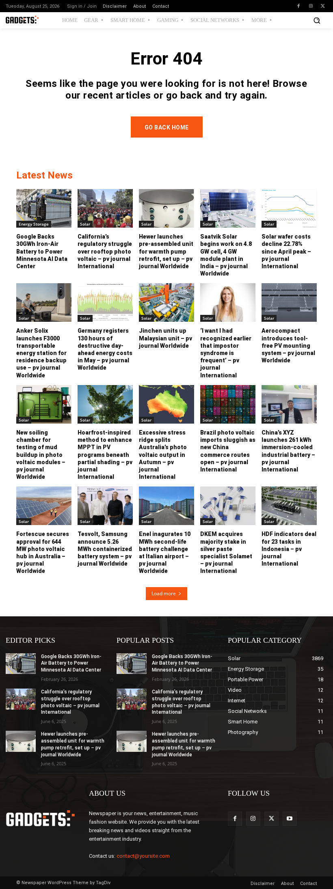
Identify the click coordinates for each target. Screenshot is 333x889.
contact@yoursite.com (143, 856)
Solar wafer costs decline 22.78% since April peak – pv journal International (286, 251)
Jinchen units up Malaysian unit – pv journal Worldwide (165, 338)
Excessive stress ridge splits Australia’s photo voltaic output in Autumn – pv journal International (163, 454)
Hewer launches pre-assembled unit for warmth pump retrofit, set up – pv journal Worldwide (166, 251)
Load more (163, 593)
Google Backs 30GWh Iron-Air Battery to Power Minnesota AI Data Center (41, 251)
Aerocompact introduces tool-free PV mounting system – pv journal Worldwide (288, 345)
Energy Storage (34, 224)
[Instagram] (310, 6)
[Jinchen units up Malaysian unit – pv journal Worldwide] (166, 302)
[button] (317, 20)
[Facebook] (298, 6)
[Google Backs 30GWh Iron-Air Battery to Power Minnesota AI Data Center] (43, 208)
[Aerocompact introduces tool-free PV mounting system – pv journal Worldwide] (289, 302)
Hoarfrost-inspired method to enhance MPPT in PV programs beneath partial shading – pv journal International (105, 454)
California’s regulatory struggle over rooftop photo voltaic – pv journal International (105, 251)
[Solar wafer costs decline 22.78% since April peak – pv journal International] (289, 208)
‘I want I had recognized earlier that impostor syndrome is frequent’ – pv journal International (225, 352)
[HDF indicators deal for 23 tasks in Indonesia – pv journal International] (289, 505)
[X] (322, 6)
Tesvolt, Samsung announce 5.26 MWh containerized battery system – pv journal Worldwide (105, 549)
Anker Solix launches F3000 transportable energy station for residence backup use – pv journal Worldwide (41, 352)
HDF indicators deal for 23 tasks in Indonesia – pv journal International (289, 549)
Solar (85, 224)
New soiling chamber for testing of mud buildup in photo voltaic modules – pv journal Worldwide (40, 454)
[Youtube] (290, 819)
